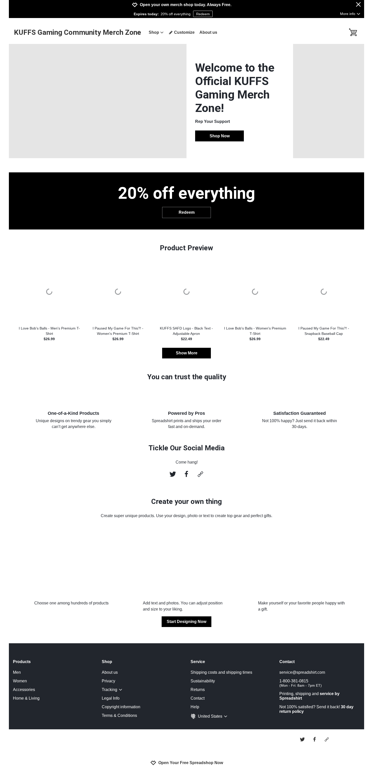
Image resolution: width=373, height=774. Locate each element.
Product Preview (186, 248)
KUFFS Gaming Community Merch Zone (77, 32)
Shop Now (220, 136)
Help (195, 707)
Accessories (24, 689)
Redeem (203, 14)
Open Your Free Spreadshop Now (190, 763)
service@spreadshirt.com (302, 672)
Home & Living (26, 698)
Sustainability (203, 681)
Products (22, 662)
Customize (184, 32)
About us (208, 32)
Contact (198, 698)
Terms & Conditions (119, 715)
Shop (154, 32)
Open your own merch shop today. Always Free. (185, 5)
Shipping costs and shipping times (221, 672)
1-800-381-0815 (300, 683)
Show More (186, 353)
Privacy (108, 681)
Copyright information (121, 707)
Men (17, 672)
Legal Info (111, 698)
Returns (198, 689)
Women (20, 681)
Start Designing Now (186, 621)
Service (198, 662)
